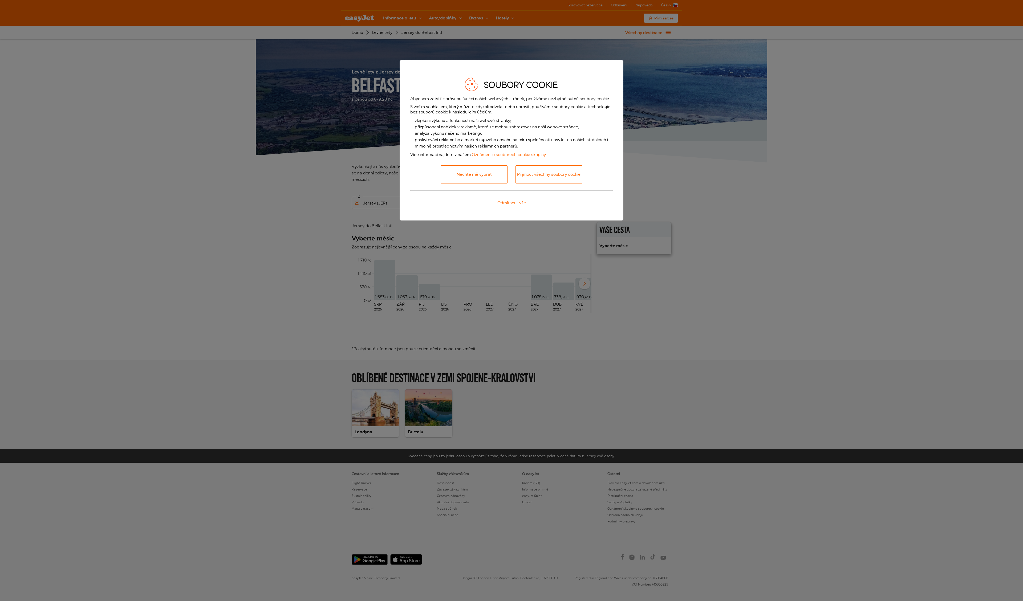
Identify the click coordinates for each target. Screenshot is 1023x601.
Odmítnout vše (511, 202)
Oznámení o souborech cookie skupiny (509, 154)
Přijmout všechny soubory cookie (548, 174)
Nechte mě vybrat (474, 174)
